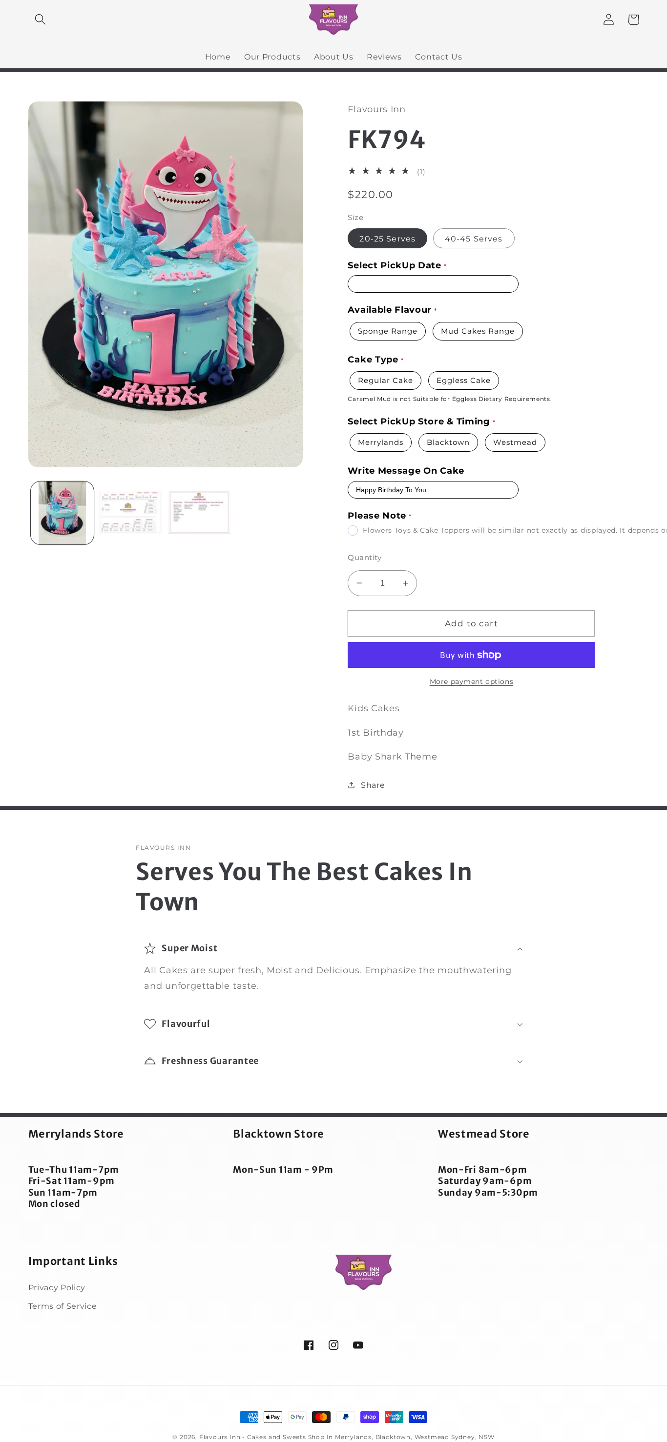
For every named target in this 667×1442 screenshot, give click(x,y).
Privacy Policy (57, 1287)
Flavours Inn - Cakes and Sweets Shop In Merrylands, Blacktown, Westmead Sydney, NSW (347, 1437)
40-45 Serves (474, 238)
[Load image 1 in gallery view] (62, 512)
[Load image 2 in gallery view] (130, 512)
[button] (40, 19)
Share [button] (373, 785)
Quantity (364, 557)
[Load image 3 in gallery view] (199, 512)
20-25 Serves (387, 238)
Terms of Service (62, 1306)
